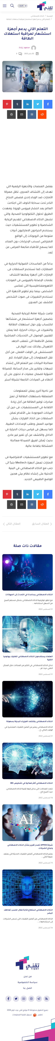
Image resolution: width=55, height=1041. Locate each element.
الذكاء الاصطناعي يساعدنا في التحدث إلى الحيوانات (29, 595)
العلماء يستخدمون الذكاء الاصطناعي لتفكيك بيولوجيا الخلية (28, 658)
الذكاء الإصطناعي (37, 16)
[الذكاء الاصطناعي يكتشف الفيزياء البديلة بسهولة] (27, 699)
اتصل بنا (27, 988)
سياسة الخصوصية (27, 982)
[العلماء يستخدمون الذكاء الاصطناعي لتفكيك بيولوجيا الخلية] (27, 634)
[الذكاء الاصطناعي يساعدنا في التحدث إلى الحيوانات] (27, 572)
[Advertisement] (27, 155)
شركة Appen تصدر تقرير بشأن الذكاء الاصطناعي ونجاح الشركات (30, 847)
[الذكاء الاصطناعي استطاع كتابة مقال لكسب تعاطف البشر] (27, 887)
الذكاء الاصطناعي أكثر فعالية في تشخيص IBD (31, 783)
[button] (12, 6)
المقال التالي (13, 524)
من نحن (28, 977)
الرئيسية (50, 16)
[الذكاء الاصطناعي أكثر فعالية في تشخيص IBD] (27, 761)
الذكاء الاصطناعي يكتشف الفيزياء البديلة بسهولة (29, 722)
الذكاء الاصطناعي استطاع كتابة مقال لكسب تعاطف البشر (28, 911)
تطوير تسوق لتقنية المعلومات (27, 1015)
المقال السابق (40, 524)
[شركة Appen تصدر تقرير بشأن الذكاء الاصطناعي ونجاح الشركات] (27, 822)
